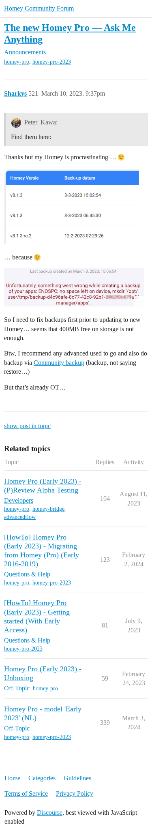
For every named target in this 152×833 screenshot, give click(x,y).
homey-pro (16, 62)
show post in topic (27, 425)
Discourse (49, 812)
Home (12, 778)
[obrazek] (71, 206)
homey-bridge (48, 509)
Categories (42, 778)
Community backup (59, 362)
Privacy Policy (74, 793)
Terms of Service (26, 793)
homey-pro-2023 (51, 62)
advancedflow (20, 517)
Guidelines (77, 778)
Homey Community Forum (39, 8)
